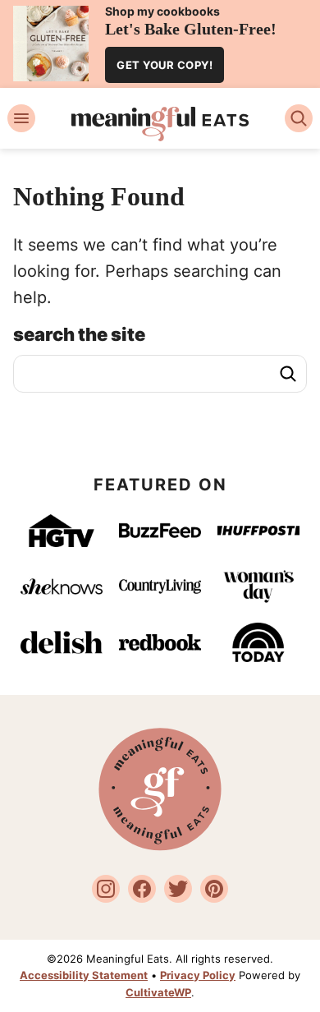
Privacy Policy (197, 975)
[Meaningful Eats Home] (160, 124)
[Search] (299, 118)
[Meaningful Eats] (160, 846)
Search (288, 374)
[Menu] (21, 118)
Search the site (79, 334)
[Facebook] (142, 889)
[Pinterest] (214, 889)
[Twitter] (178, 889)
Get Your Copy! (165, 64)
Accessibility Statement (84, 975)
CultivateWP (158, 992)
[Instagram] (106, 889)
